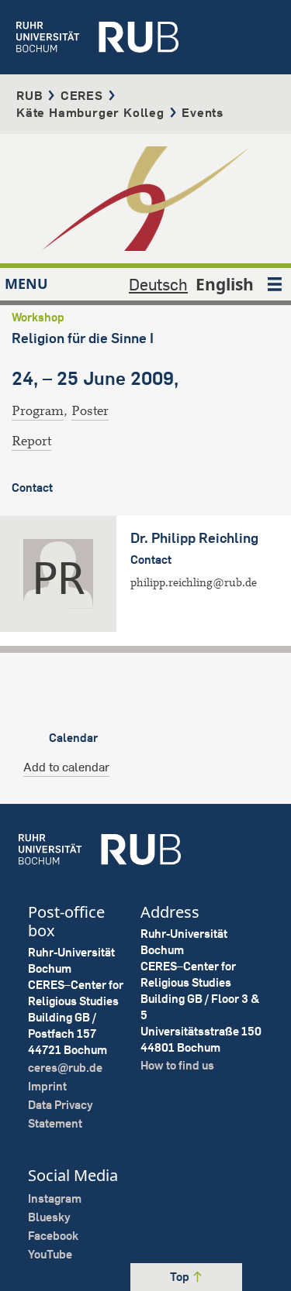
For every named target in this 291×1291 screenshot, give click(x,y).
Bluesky (49, 1217)
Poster (90, 411)
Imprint (47, 1086)
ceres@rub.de (65, 1067)
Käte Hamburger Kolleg (90, 112)
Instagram (54, 1198)
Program (38, 411)
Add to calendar (66, 766)
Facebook (53, 1235)
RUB (29, 95)
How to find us (177, 1065)
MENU (26, 283)
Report (31, 441)
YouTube (50, 1254)
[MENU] (274, 284)
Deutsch (158, 284)
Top (181, 1276)
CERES (82, 95)
